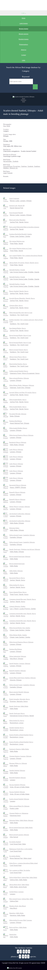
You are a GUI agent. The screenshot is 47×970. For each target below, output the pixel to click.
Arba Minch (13, 908)
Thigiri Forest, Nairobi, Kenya (19, 594)
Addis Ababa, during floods (18, 887)
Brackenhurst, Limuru (16, 723)
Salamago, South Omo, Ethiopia (20, 387)
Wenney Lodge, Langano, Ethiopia (20, 201)
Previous (23, 100)
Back (23, 98)
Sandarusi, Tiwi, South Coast (19, 315)
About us (23, 50)
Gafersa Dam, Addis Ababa (18, 880)
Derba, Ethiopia (15, 416)
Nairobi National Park (16, 208)
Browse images (23, 29)
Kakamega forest (15, 815)
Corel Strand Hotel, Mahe (18, 844)
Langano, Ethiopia (15, 380)
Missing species (23, 34)
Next (23, 101)
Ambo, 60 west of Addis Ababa (19, 787)
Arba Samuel (14, 837)
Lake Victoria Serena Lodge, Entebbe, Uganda (24, 272)
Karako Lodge (14, 808)
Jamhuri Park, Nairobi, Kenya (19, 222)
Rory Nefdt (6, 126)
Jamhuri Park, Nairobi (17, 229)
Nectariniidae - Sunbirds (10, 161)
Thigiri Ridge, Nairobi (16, 243)
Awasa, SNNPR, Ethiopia (18, 487)
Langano (12, 780)
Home (23, 18)
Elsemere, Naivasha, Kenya (19, 701)
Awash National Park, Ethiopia (19, 423)
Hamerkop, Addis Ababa (17, 915)
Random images (24, 39)
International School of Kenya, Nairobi (22, 716)
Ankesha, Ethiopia (15, 680)
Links (23, 60)
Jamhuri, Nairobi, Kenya (17, 580)
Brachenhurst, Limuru (16, 730)
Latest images (23, 23)
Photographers (23, 44)
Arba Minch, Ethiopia (16, 658)
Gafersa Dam (14, 901)
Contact (23, 55)
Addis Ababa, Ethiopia (17, 444)
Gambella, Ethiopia (16, 537)
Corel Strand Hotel (15, 851)
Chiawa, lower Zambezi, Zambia (20, 236)
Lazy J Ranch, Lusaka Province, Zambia (23, 609)
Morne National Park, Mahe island (20, 858)
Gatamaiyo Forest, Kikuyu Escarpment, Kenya (24, 373)
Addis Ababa (14, 559)
